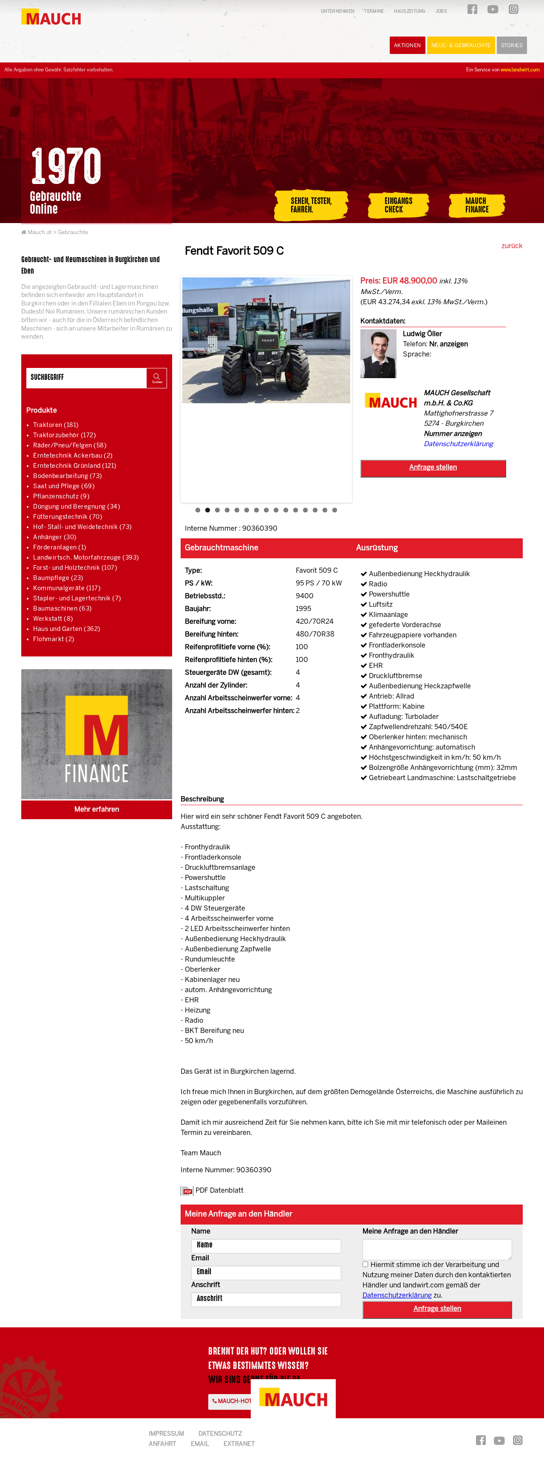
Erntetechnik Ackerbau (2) (73, 456)
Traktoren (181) (56, 425)
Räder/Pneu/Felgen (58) (70, 446)
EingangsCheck (399, 205)
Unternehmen (337, 12)
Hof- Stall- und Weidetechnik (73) (82, 527)
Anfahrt (162, 1444)
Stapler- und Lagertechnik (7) (77, 599)
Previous (169, 390)
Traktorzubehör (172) (64, 435)
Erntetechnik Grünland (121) (75, 466)
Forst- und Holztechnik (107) (75, 568)
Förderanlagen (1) (60, 548)
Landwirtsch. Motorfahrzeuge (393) (86, 558)
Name (200, 1231)
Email (200, 1258)
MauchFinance (477, 205)
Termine (374, 12)
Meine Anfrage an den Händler (410, 1231)
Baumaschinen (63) (62, 609)
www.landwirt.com (520, 70)
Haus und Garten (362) (67, 629)
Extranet (239, 1444)
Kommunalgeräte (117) (67, 588)
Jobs (441, 12)
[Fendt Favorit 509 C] (266, 340)
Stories (512, 45)
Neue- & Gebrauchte (461, 45)
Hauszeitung (409, 12)
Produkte (41, 410)
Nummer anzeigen (453, 434)
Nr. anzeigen (448, 344)
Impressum (166, 1434)
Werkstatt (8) (53, 619)
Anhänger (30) (55, 537)
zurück (512, 246)
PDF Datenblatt (220, 1191)
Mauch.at (39, 232)
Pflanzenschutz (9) (61, 497)
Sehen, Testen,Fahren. (311, 205)
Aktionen (407, 45)
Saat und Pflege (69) (64, 486)
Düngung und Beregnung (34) (76, 507)
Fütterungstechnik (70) (67, 517)
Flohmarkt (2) (54, 639)
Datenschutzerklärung (458, 444)
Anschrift (205, 1285)
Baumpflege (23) (58, 578)
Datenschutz (220, 1434)
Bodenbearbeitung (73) (67, 476)
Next (362, 390)
